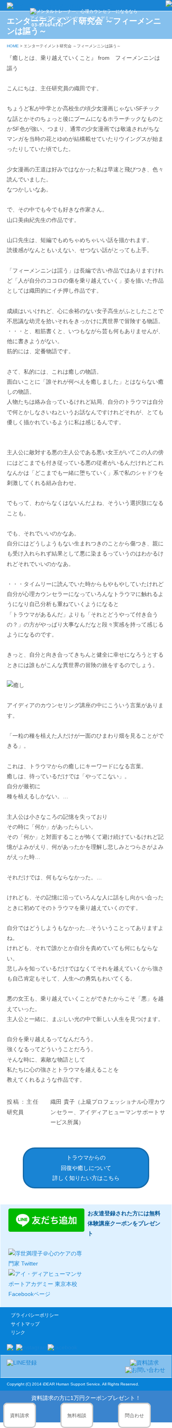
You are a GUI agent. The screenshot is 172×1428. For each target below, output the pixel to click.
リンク (18, 1332)
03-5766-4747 (48, 24)
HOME (13, 46)
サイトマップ (25, 1324)
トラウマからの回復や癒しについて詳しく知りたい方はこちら (86, 1167)
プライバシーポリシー (35, 1315)
